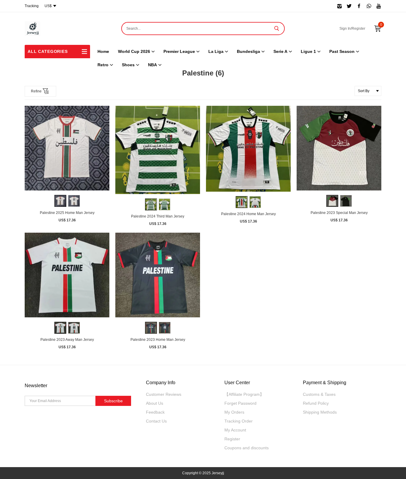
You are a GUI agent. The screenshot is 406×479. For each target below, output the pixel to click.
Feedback (155, 412)
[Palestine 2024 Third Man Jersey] (157, 150)
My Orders (234, 412)
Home (103, 51)
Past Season (342, 51)
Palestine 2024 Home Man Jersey (248, 214)
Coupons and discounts (246, 447)
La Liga (216, 51)
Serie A (280, 51)
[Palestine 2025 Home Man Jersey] (67, 148)
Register (232, 439)
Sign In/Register (352, 28)
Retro (102, 64)
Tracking (32, 6)
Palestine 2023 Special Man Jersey (339, 213)
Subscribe (113, 400)
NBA (152, 64)
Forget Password (240, 403)
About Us (154, 403)
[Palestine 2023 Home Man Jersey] (157, 275)
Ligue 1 (308, 51)
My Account (235, 430)
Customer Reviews (163, 394)
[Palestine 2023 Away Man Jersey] (67, 275)
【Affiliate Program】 (244, 394)
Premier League (179, 51)
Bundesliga (248, 51)
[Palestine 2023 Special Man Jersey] (339, 148)
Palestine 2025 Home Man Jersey (67, 213)
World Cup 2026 (134, 51)
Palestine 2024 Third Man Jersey (157, 216)
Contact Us (156, 421)
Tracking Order (238, 421)
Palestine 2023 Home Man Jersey (157, 340)
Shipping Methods (320, 412)
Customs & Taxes (319, 394)
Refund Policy (316, 403)
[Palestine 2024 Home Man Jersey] (248, 149)
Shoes (128, 64)
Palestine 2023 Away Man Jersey (67, 340)
